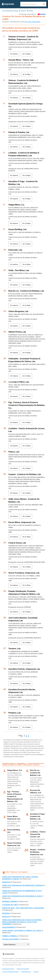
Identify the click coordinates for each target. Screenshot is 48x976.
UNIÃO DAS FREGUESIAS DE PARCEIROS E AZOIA (21, 896)
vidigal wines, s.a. (14, 770)
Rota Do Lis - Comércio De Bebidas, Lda (26, 291)
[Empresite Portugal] (8, 5)
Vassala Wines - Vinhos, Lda (20, 60)
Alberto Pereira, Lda (17, 332)
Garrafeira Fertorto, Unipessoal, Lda (24, 669)
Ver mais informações (33, 22)
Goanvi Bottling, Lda (17, 229)
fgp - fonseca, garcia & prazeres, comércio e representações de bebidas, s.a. (15, 796)
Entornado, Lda (15, 250)
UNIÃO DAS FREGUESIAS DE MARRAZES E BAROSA (22, 885)
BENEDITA (6, 882)
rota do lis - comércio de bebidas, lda (35, 772)
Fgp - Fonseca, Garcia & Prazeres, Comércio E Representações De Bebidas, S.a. (26, 405)
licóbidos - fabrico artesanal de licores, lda (38, 834)
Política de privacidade (23, 968)
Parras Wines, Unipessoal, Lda (21, 522)
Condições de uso (26, 971)
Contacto (36, 971)
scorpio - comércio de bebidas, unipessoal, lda (37, 852)
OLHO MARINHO (8, 927)
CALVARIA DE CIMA (10, 905)
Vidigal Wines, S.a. (16, 205)
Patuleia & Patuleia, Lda (18, 132)
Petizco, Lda (13, 452)
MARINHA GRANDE (9, 901)
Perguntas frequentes (8, 968)
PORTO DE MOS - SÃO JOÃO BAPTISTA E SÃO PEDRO (23, 908)
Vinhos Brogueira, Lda (18, 311)
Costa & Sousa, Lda (17, 543)
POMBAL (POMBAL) (9, 936)
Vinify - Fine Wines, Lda (18, 270)
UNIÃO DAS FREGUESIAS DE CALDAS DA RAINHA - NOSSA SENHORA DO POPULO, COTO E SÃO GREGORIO (22, 922)
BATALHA (6, 916)
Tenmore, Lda (14, 649)
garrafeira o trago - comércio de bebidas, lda (38, 816)
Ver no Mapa (26, 54)
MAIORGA (6, 913)
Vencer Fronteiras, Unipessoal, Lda (23, 573)
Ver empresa (14, 54)
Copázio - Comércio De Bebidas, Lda (24, 474)
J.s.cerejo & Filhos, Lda (18, 382)
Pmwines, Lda (14, 713)
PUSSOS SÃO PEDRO (10, 939)
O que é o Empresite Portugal (10, 971)
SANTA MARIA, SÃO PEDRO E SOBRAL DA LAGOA (21, 930)
